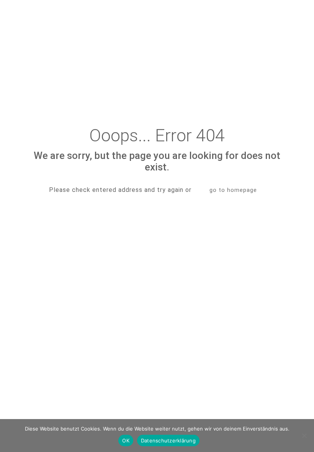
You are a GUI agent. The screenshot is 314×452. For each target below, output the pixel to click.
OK (125, 440)
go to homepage (233, 190)
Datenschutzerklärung (168, 440)
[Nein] (304, 435)
